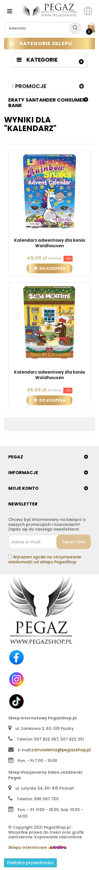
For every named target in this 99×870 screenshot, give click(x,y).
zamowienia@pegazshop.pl (61, 750)
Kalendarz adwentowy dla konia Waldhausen (49, 243)
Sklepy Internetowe (28, 847)
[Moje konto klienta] (91, 11)
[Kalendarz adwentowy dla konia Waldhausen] (49, 191)
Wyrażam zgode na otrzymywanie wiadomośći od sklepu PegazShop (44, 559)
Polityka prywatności (30, 863)
